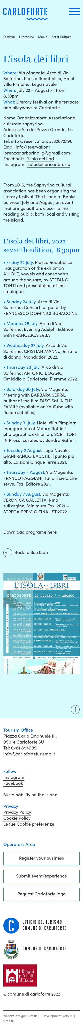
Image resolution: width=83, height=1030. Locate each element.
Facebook (13, 783)
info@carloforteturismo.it (29, 754)
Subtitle (32, 1016)
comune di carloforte (31, 994)
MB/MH (69, 1016)
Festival (9, 37)
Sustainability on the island (30, 795)
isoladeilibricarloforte (48, 164)
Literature (26, 37)
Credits (8, 1021)
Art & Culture (61, 37)
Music (42, 37)
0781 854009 (24, 748)
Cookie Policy (17, 818)
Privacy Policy (17, 812)
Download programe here (30, 532)
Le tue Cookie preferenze (28, 824)
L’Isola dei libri (39, 159)
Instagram (13, 777)
